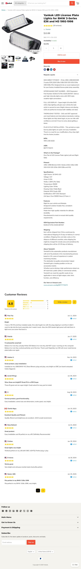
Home (3, 10)
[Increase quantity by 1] (60, 48)
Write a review (62, 302)
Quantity (46, 44)
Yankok (48, 29)
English (30, 552)
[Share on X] (48, 69)
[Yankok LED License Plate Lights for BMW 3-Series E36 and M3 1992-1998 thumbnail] (4, 59)
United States (44, 552)
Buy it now (61, 61)
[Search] (72, 3)
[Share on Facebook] (45, 69)
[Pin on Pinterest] (54, 69)
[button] (74, 302)
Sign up (31, 542)
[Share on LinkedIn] (51, 69)
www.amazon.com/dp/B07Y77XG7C (56, 285)
